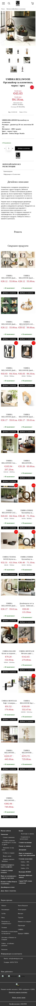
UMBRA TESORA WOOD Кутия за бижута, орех (9, 558)
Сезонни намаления (25, 859)
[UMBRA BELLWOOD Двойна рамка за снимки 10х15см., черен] (9, 267)
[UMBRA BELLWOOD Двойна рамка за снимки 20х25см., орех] (26, 359)
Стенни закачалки (9, 837)
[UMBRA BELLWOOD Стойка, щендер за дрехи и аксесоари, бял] (26, 742)
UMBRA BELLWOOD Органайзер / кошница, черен (26, 462)
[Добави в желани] (31, 142)
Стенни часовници (25, 842)
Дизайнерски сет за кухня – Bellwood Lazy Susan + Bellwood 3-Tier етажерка (27, 605)
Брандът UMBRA (23, 933)
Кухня (21, 831)
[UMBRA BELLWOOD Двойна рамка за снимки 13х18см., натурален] (26, 406)
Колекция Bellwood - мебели (26, 876)
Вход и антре (7, 856)
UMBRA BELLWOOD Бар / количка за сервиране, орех (27, 702)
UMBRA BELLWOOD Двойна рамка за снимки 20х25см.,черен (9, 369)
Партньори (21, 925)
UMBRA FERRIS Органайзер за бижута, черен (26, 558)
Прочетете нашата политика (18, 992)
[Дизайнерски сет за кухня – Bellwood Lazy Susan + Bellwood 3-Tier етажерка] (26, 595)
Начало (3, 8)
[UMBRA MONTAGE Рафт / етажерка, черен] (9, 692)
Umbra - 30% (25, 862)
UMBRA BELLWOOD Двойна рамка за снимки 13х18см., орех (9, 605)
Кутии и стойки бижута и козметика (16, 8)
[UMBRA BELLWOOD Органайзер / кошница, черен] (26, 452)
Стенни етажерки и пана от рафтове (7, 866)
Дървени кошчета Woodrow (8, 860)
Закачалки (4, 834)
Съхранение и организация (25, 838)
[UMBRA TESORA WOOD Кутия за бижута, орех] (9, 548)
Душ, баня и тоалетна (8, 891)
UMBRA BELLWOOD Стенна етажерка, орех (9, 462)
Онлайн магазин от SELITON (18, 1004)
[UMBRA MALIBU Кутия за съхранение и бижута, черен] (9, 643)
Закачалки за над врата (8, 848)
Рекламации (5, 909)
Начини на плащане (24, 921)
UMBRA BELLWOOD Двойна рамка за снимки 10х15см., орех (26, 277)
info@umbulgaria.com (16, 958)
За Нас (4, 913)
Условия (4, 927)
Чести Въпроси (23, 905)
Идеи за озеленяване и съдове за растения (8, 877)
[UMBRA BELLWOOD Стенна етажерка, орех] (9, 452)
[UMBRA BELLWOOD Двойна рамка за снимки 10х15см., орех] (26, 267)
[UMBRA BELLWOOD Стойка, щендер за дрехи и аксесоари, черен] (9, 789)
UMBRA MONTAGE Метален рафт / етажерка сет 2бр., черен (26, 652)
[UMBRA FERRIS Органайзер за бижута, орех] (26, 502)
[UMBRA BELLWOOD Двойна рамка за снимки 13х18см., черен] (9, 406)
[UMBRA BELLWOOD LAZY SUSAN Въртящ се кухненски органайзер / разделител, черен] (9, 502)
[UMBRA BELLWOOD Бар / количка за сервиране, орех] (26, 692)
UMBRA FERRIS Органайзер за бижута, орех (26, 512)
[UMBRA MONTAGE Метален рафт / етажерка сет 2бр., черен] (26, 643)
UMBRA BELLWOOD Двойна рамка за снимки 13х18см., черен (9, 416)
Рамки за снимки (25, 846)
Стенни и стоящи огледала (7, 871)
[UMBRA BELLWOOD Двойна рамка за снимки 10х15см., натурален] (9, 313)
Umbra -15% (25, 868)
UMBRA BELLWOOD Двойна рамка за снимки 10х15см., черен (9, 277)
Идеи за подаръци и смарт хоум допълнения (27, 854)
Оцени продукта (8, 171)
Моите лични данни (18, 997)
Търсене (20, 917)
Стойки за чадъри (8, 853)
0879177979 (14, 962)
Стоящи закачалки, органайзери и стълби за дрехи (9, 842)
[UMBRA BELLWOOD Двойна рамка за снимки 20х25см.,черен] (9, 359)
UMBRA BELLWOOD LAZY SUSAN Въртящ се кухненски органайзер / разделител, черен (9, 512)
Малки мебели (6, 831)
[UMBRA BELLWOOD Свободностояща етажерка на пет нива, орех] (9, 742)
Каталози (4, 949)
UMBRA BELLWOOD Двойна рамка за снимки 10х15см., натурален (9, 323)
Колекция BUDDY (25, 872)
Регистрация (22, 909)
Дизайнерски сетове (7, 887)
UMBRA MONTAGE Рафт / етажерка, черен (9, 702)
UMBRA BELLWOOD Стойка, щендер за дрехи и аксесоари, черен (9, 799)
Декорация (22, 849)
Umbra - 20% (25, 865)
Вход (3, 917)
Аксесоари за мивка (27, 834)
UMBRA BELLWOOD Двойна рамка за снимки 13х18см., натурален (26, 416)
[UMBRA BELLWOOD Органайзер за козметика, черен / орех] (18, 45)
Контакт (20, 913)
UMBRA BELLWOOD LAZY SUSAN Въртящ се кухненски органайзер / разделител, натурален (26, 323)
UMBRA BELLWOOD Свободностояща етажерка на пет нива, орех (9, 752)
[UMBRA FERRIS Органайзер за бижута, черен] (26, 548)
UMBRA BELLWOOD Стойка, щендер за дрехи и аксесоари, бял (27, 752)
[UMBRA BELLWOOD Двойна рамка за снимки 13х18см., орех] (9, 595)
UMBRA (20, 929)
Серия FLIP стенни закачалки (25, 882)
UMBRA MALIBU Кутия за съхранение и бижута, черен (9, 652)
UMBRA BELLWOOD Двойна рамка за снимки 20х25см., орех (26, 369)
